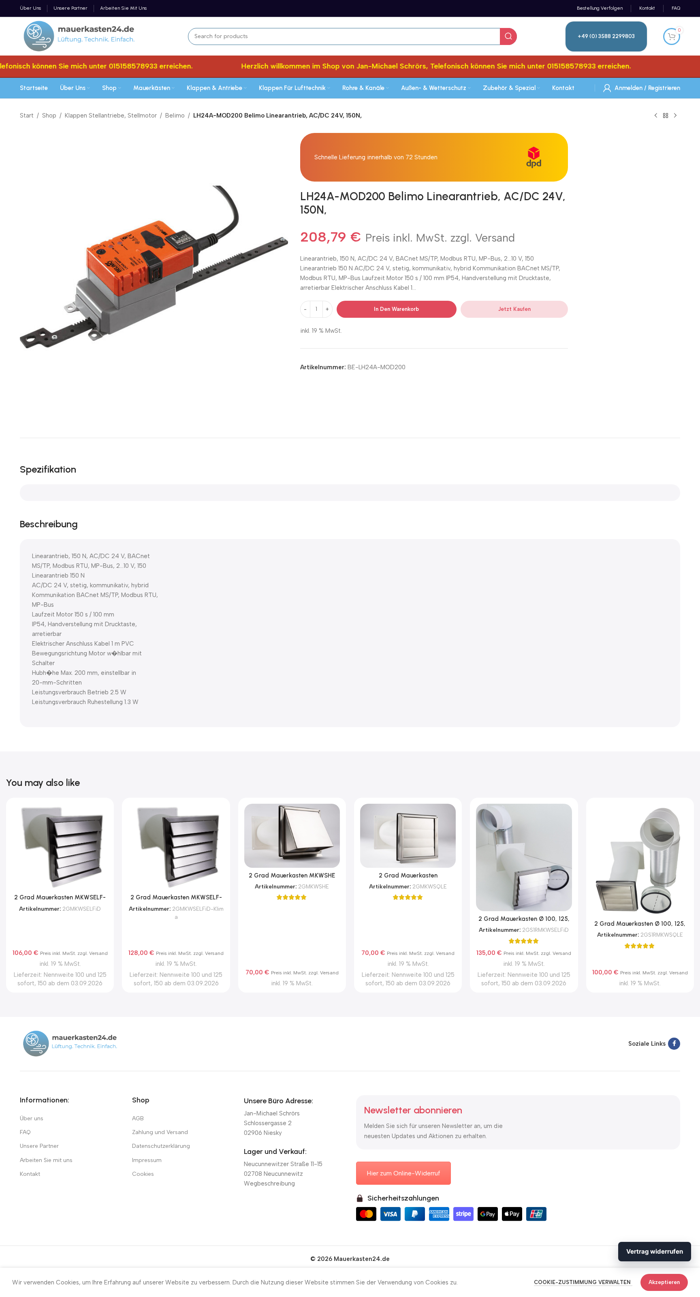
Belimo (175, 115)
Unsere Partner (39, 1146)
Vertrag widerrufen (654, 1251)
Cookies (143, 1174)
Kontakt (30, 1174)
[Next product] (675, 116)
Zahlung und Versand (160, 1132)
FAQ (25, 1132)
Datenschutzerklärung (161, 1146)
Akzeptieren (664, 1282)
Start (27, 115)
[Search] (508, 36)
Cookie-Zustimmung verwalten (583, 1282)
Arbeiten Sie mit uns (46, 1160)
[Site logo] (79, 35)
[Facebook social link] (674, 1044)
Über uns (31, 1118)
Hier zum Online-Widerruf (403, 1173)
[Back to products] (665, 116)
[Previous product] (656, 116)
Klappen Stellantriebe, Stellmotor (111, 115)
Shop (49, 115)
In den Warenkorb (396, 309)
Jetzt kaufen (514, 309)
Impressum (147, 1160)
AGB (138, 1118)
